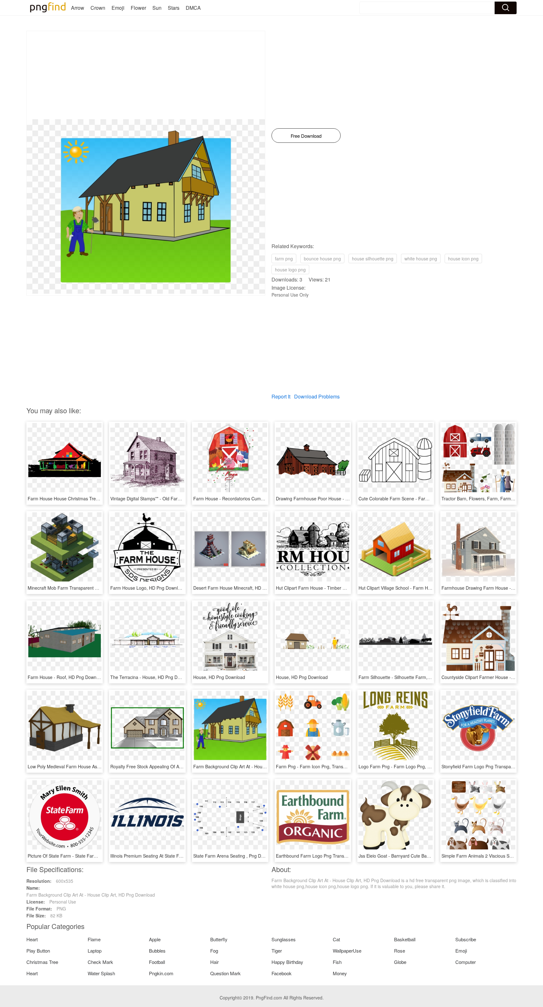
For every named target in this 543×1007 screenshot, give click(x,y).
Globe (400, 962)
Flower (138, 7)
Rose (399, 950)
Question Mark (225, 973)
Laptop (94, 950)
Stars (173, 7)
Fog (214, 950)
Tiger (277, 950)
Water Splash (101, 973)
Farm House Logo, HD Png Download (147, 588)
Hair (214, 962)
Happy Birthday (287, 962)
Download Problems (317, 396)
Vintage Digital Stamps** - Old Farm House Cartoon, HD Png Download (181, 498)
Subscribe (465, 939)
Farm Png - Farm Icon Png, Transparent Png (320, 766)
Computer (465, 962)
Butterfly (219, 939)
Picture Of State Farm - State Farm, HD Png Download (82, 856)
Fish (337, 962)
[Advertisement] (146, 75)
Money (340, 973)
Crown (97, 7)
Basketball (404, 939)
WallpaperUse (347, 950)
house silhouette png (372, 258)
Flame (94, 939)
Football (157, 962)
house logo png (290, 269)
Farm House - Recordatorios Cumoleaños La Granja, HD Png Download (265, 498)
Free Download (306, 135)
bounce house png (322, 258)
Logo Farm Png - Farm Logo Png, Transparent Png (410, 766)
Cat (336, 939)
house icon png (463, 258)
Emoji (118, 7)
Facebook (282, 973)
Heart (32, 939)
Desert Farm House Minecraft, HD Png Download (242, 588)
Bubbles (157, 950)
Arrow (77, 7)
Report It (281, 396)
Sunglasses (284, 939)
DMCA (193, 7)
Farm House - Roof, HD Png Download (66, 677)
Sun (157, 7)
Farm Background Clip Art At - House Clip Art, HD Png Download (257, 766)
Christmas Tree (42, 962)
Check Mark (100, 962)
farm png (284, 258)
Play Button (38, 950)
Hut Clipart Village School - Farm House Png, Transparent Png (421, 588)
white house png (420, 258)
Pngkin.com (161, 973)
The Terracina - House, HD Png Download (152, 677)
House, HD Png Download (219, 677)
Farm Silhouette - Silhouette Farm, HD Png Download (412, 677)
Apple (155, 939)
